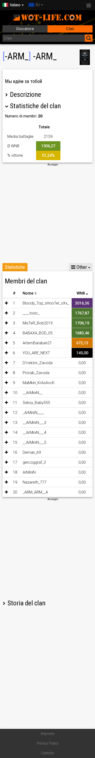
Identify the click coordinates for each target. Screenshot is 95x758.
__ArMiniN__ (32, 392)
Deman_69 (32, 452)
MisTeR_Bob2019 (38, 323)
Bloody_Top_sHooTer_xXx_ (46, 303)
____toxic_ (31, 313)
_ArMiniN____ (33, 412)
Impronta (47, 733)
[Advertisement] (47, 213)
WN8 (80, 293)
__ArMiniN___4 (34, 432)
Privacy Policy (47, 743)
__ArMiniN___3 (34, 422)
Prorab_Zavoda (36, 373)
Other (81, 267)
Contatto (47, 753)
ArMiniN (29, 472)
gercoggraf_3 (34, 462)
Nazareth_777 (35, 482)
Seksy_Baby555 (36, 402)
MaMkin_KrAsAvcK (39, 382)
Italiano (15, 5)
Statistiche (15, 267)
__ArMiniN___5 (34, 442)
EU (38, 4)
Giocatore (25, 28)
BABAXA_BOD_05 (38, 333)
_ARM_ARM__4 (35, 492)
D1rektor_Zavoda (38, 363)
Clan (70, 28)
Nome (28, 293)
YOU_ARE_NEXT (36, 353)
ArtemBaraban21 (37, 343)
